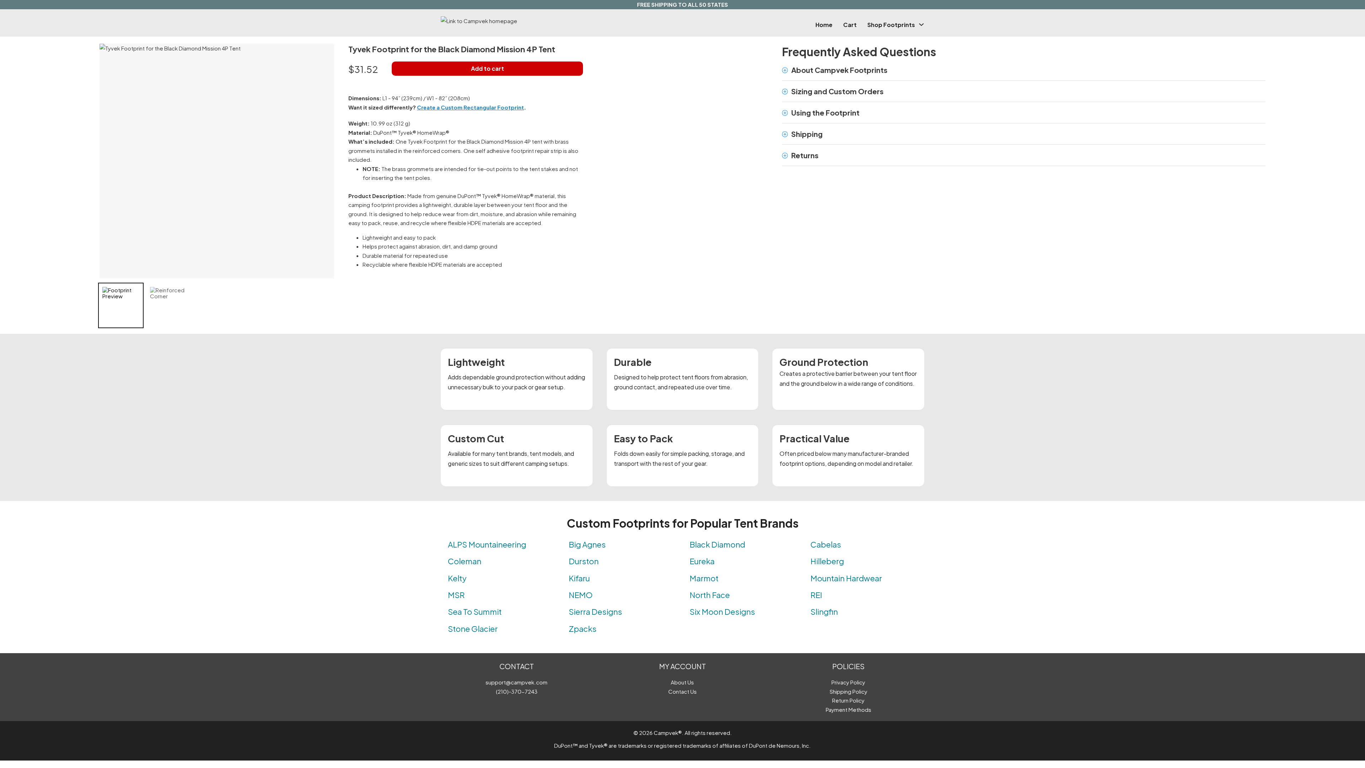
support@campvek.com (516, 682)
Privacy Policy (848, 682)
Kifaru (579, 578)
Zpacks (582, 629)
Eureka (702, 561)
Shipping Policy (848, 691)
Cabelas (825, 544)
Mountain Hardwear (846, 578)
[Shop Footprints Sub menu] (921, 24)
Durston (584, 561)
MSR (456, 595)
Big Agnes (587, 544)
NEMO (581, 595)
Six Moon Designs (722, 612)
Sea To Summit (475, 612)
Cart (850, 24)
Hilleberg (827, 561)
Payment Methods (848, 709)
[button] (1023, 70)
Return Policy (848, 700)
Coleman (464, 561)
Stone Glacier (473, 629)
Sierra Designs (595, 612)
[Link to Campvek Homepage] (513, 21)
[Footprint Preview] (121, 305)
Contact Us (682, 691)
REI (816, 595)
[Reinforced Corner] (168, 305)
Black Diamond (717, 544)
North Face (710, 595)
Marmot (704, 578)
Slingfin (824, 612)
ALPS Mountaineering (487, 544)
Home (824, 24)
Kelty (457, 578)
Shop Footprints (891, 24)
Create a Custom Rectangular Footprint (470, 107)
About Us (682, 682)
